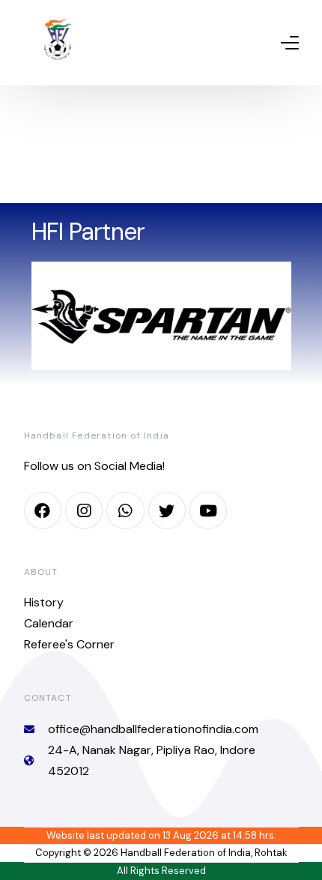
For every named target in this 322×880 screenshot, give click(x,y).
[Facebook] (42, 510)
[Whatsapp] (125, 510)
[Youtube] (208, 510)
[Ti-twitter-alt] (167, 510)
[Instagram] (84, 510)
